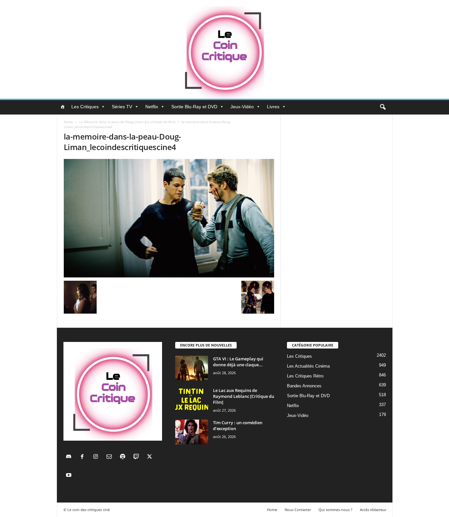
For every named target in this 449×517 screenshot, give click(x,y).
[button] (382, 107)
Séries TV (122, 106)
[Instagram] (97, 457)
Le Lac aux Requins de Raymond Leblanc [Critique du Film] (243, 396)
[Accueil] (62, 106)
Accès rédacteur (373, 509)
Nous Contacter (298, 509)
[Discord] (70, 457)
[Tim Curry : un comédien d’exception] (191, 432)
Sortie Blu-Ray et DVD (194, 106)
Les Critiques (85, 106)
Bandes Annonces (304, 385)
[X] (150, 457)
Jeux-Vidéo (242, 106)
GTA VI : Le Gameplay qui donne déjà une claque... (238, 362)
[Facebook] (83, 457)
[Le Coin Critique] (224, 49)
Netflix (151, 106)
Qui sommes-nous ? (335, 509)
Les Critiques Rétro (305, 376)
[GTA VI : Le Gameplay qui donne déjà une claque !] (191, 368)
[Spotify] (124, 457)
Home (68, 121)
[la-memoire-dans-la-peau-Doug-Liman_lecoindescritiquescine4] (169, 218)
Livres (273, 106)
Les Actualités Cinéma (308, 366)
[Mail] (110, 457)
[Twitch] (137, 457)
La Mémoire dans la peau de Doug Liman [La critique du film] (127, 121)
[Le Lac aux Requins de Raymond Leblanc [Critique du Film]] (191, 399)
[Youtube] (69, 475)
